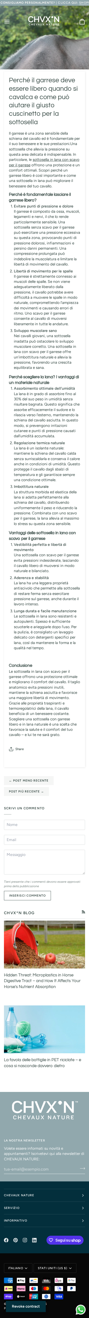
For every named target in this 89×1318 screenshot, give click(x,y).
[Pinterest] (15, 1240)
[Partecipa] (81, 1168)
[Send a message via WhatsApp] (81, 1310)
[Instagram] (25, 1240)
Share (19, 749)
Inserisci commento (27, 895)
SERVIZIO (12, 1208)
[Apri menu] (11, 21)
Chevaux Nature (19, 1195)
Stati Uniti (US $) (52, 1268)
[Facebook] (6, 1240)
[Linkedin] (34, 1240)
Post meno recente (29, 780)
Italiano (15, 1268)
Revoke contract (26, 1306)
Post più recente (26, 791)
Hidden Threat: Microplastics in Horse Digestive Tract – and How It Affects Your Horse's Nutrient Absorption (42, 981)
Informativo (15, 1220)
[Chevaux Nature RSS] (83, 911)
